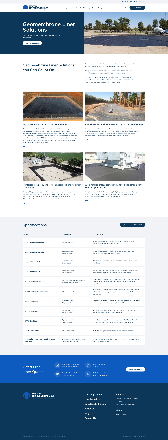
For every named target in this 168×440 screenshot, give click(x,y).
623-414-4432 (128, 2)
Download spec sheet (134, 225)
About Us (108, 8)
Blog (115, 8)
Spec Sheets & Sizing (95, 8)
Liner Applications (67, 8)
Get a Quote (137, 7)
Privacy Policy (126, 436)
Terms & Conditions (139, 436)
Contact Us (123, 8)
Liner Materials (80, 8)
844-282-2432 (140, 2)
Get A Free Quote (32, 43)
